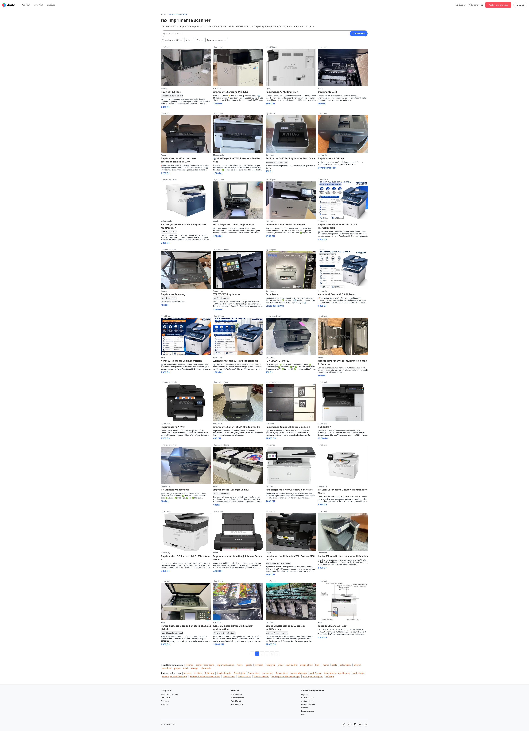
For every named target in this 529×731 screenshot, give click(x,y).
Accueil (163, 14)
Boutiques (51, 5)
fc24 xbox (209, 673)
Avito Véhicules (237, 694)
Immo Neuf (38, 5)
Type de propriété (170, 40)
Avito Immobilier (237, 698)
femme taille (282, 673)
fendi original (359, 673)
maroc (326, 665)
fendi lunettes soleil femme (337, 673)
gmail (281, 665)
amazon (357, 665)
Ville (188, 40)
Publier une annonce (498, 5)
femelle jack (239, 673)
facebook (259, 665)
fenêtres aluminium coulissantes (205, 676)
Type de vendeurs (215, 40)
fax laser (187, 673)
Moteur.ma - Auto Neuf (169, 694)
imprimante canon (225, 665)
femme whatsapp (299, 673)
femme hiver (254, 673)
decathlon (166, 668)
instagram (270, 665)
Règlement (305, 694)
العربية (521, 5)
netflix (334, 665)
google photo (306, 665)
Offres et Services (308, 704)
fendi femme (315, 673)
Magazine (164, 704)
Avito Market (236, 701)
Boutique (304, 708)
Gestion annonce (307, 698)
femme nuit (267, 673)
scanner (189, 665)
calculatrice (345, 665)
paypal (177, 668)
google (248, 665)
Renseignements (307, 711)
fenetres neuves (261, 676)
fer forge (330, 676)
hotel (317, 665)
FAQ (302, 714)
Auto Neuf (26, 5)
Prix (198, 40)
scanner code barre (205, 665)
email (185, 668)
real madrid (291, 665)
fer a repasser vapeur (313, 676)
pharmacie (206, 668)
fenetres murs (244, 676)
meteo (240, 665)
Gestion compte (307, 701)
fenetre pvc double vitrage (174, 676)
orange (194, 668)
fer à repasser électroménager (286, 676)
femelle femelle (224, 673)
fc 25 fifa (198, 673)
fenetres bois (229, 676)
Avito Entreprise (237, 704)
